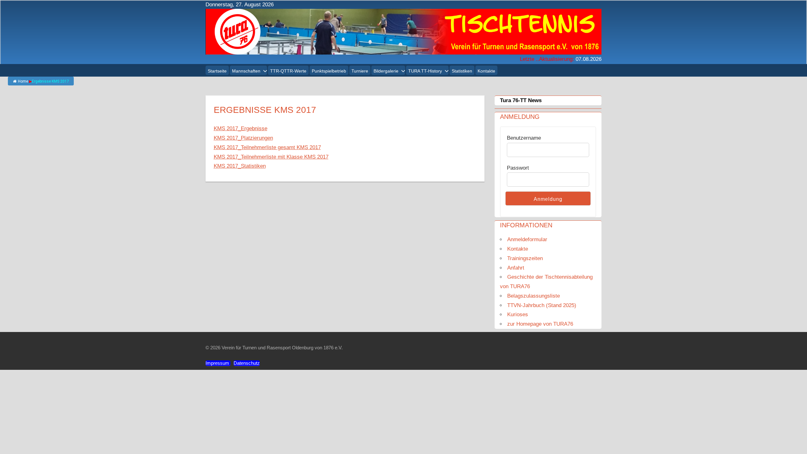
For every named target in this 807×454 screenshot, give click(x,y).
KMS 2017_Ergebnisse (240, 128)
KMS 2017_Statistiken (240, 166)
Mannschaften (246, 70)
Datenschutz (247, 363)
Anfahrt (515, 268)
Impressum (218, 363)
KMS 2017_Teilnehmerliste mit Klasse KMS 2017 (271, 157)
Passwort (518, 168)
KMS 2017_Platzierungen (243, 138)
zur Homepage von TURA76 (540, 324)
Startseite (217, 70)
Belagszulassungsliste (533, 296)
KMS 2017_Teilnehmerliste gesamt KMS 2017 (267, 147)
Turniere (359, 70)
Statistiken (462, 70)
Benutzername (524, 138)
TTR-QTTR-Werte (288, 70)
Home (23, 81)
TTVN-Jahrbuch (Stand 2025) (541, 305)
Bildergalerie (386, 70)
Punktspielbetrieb (329, 70)
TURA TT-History (425, 70)
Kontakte (486, 70)
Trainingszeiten (525, 258)
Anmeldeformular (527, 239)
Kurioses (517, 314)
